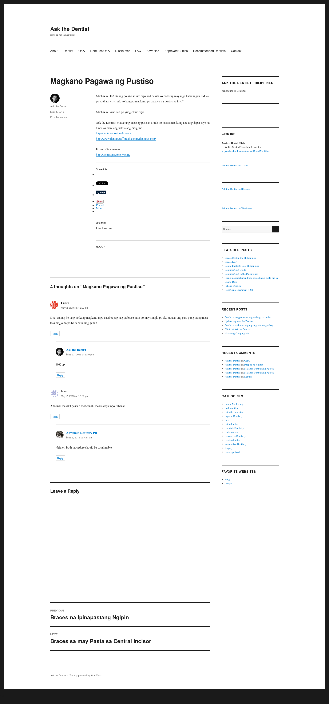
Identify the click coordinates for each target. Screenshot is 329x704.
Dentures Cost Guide (235, 269)
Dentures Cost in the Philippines (241, 273)
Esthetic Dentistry (234, 412)
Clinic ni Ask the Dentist (237, 329)
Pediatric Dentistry (234, 428)
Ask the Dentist (69, 29)
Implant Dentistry (234, 416)
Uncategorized (232, 452)
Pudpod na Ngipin (253, 364)
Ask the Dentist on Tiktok (235, 165)
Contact (236, 51)
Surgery (229, 448)
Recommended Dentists (209, 51)
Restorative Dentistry (236, 444)
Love (227, 420)
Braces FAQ (230, 261)
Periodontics (231, 432)
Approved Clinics (176, 51)
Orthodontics (231, 424)
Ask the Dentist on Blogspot (236, 189)
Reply (55, 333)
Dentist (68, 51)
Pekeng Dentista (233, 285)
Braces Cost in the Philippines (240, 257)
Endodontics (231, 408)
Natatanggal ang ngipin (237, 333)
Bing (227, 479)
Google (228, 483)
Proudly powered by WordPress (85, 675)
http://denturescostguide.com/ (113, 133)
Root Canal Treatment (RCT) (239, 289)
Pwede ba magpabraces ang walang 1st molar (248, 317)
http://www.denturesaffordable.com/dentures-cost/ (126, 138)
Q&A (81, 51)
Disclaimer (122, 51)
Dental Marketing (234, 404)
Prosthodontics (58, 117)
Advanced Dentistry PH (81, 432)
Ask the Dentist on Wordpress (237, 208)
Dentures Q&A (100, 51)
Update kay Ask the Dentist (239, 321)
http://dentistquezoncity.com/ (113, 154)
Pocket (100, 205)
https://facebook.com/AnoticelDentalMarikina (246, 151)
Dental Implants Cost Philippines (242, 265)
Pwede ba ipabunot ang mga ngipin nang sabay (249, 325)
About (54, 51)
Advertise (152, 51)
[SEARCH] (275, 229)
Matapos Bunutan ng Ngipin (259, 368)
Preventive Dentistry (235, 436)
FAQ (138, 51)
